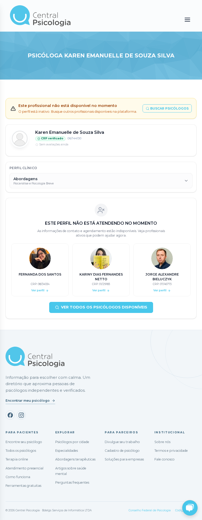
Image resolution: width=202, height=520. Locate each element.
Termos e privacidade (171, 451)
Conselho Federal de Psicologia (150, 510)
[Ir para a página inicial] (35, 357)
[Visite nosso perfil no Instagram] (21, 415)
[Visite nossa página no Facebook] (10, 415)
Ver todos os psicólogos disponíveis (104, 307)
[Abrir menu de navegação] (187, 19)
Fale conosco (164, 459)
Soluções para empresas (124, 459)
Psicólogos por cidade (72, 442)
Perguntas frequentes (72, 482)
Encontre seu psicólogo (24, 442)
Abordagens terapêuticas (75, 459)
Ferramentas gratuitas (23, 486)
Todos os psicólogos (21, 451)
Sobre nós (162, 442)
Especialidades (66, 451)
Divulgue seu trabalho (122, 442)
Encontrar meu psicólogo (28, 401)
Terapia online (17, 459)
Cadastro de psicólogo (122, 451)
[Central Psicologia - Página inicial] (72, 15)
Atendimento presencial (24, 468)
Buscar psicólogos (169, 108)
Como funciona (18, 477)
